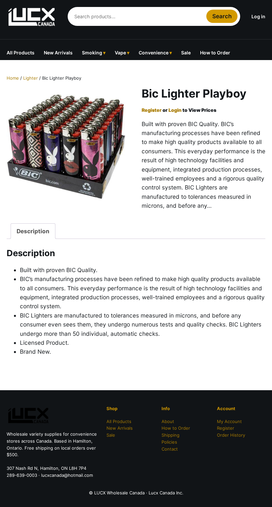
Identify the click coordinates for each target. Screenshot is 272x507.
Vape (120, 52)
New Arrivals (58, 52)
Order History (231, 435)
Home (13, 78)
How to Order (215, 52)
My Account (229, 421)
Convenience (154, 52)
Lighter (30, 78)
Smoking (92, 52)
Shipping (170, 435)
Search (222, 16)
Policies (169, 442)
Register (152, 110)
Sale (186, 52)
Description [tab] (33, 231)
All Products (20, 52)
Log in (258, 16)
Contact (170, 449)
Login (175, 110)
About (168, 421)
